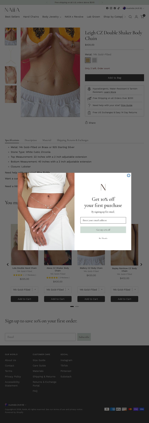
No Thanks (103, 238)
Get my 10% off (103, 229)
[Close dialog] (128, 175)
